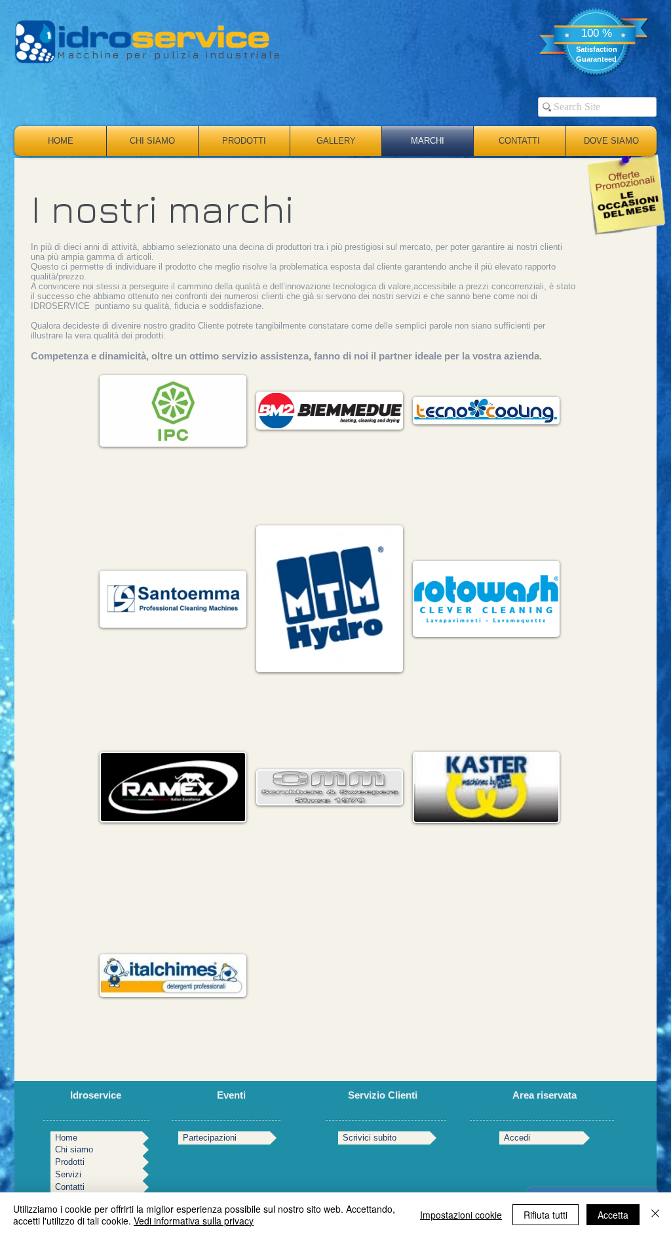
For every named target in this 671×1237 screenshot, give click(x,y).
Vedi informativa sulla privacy (194, 1220)
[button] (173, 410)
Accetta (613, 1214)
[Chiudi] (655, 1215)
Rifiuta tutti (545, 1214)
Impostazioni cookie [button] (461, 1214)
